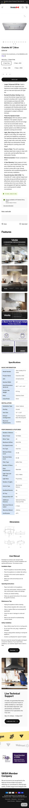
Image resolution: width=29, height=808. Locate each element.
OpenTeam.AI (23, 796)
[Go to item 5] (11, 42)
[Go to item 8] (16, 42)
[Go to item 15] (15, 44)
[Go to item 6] (13, 42)
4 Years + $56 (6, 68)
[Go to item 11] (22, 42)
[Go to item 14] (14, 44)
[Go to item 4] (9, 42)
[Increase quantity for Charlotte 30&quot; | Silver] (10, 74)
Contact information (11, 801)
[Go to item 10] (20, 42)
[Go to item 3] (7, 42)
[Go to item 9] (18, 42)
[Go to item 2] (5, 42)
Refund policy (14, 799)
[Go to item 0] (3, 42)
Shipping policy (19, 801)
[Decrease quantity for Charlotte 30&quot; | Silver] (3, 74)
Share (5, 224)
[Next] (27, 2)
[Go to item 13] (26, 42)
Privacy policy (8, 799)
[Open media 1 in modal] (24, 16)
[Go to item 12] (24, 42)
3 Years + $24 (17, 63)
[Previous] (2, 2)
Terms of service (21, 799)
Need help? (24, 224)
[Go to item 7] (14, 42)
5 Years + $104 (18, 68)
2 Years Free (6, 63)
